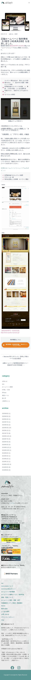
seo (3, 384)
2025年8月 (5, 413)
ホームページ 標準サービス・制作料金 (12, 594)
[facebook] (12, 668)
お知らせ (11, 34)
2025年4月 (5, 419)
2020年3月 (5, 444)
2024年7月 (5, 422)
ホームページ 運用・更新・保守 (10, 600)
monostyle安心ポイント (8, 589)
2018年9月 (5, 467)
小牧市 (16, 34)
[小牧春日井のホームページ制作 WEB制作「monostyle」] (7, 2)
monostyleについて (7, 586)
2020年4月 (5, 441)
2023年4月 (5, 425)
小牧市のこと (6, 401)
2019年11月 (5, 447)
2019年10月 (5, 450)
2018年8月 (5, 470)
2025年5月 (5, 416)
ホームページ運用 (7, 387)
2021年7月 (5, 433)
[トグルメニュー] (29, 3)
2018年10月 (5, 464)
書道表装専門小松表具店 (17, 45)
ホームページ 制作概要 (8, 591)
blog (2, 620)
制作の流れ (4, 608)
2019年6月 (5, 453)
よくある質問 (5, 611)
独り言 (4, 398)
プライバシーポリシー (7, 617)
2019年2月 (5, 458)
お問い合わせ (5, 614)
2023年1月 (5, 430)
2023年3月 (5, 427)
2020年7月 (5, 439)
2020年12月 (5, 436)
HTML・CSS (6, 389)
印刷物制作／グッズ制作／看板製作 (11, 603)
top (2, 583)
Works (3, 606)
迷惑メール (5, 395)
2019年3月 (5, 456)
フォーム (11, 503)
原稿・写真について (7, 597)
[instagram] (18, 668)
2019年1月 (5, 461)
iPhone (4, 392)
